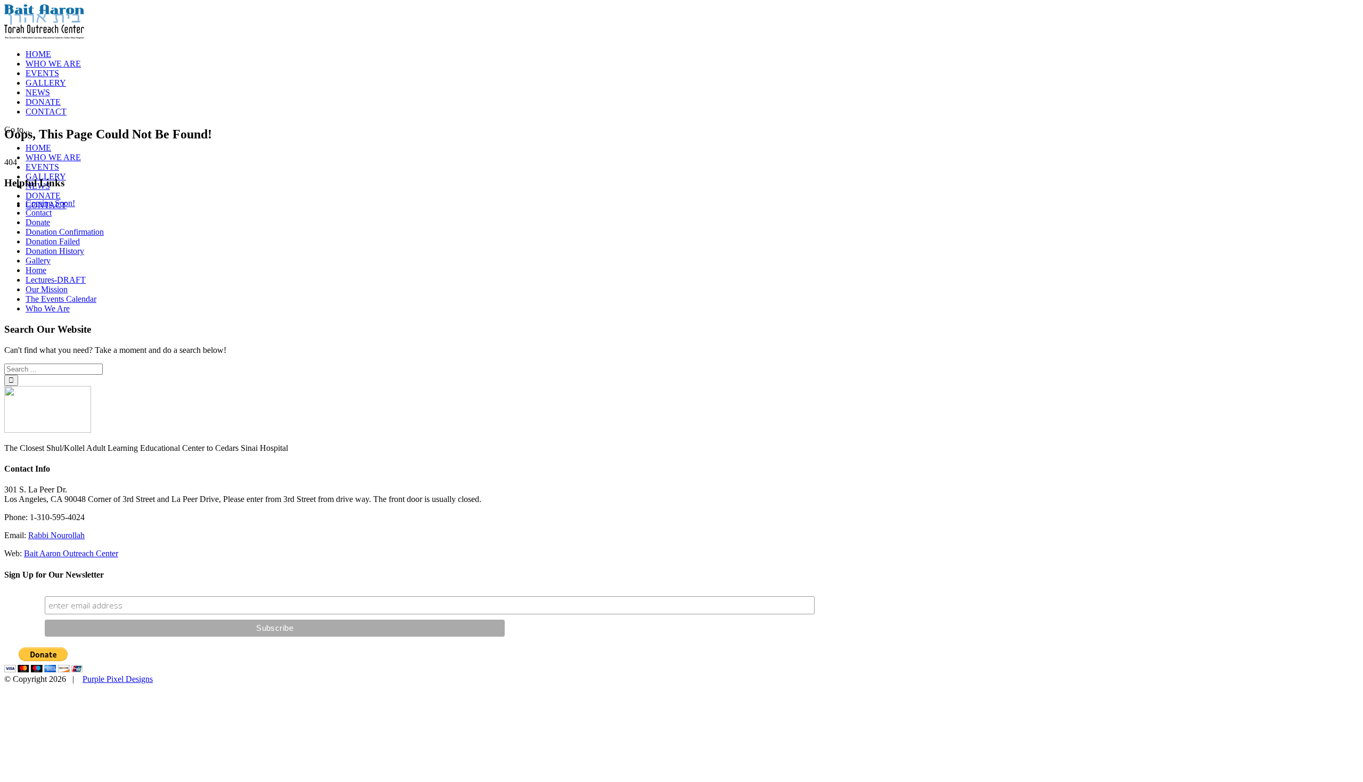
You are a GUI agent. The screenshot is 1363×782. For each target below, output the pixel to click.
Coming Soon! (50, 203)
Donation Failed (53, 241)
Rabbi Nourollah (56, 535)
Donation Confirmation (65, 231)
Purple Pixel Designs (118, 679)
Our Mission (47, 289)
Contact (39, 212)
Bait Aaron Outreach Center (71, 553)
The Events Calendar (61, 298)
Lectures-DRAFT (56, 279)
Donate (38, 222)
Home (36, 270)
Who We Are (48, 308)
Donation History (55, 251)
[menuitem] (692, 54)
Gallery (38, 260)
